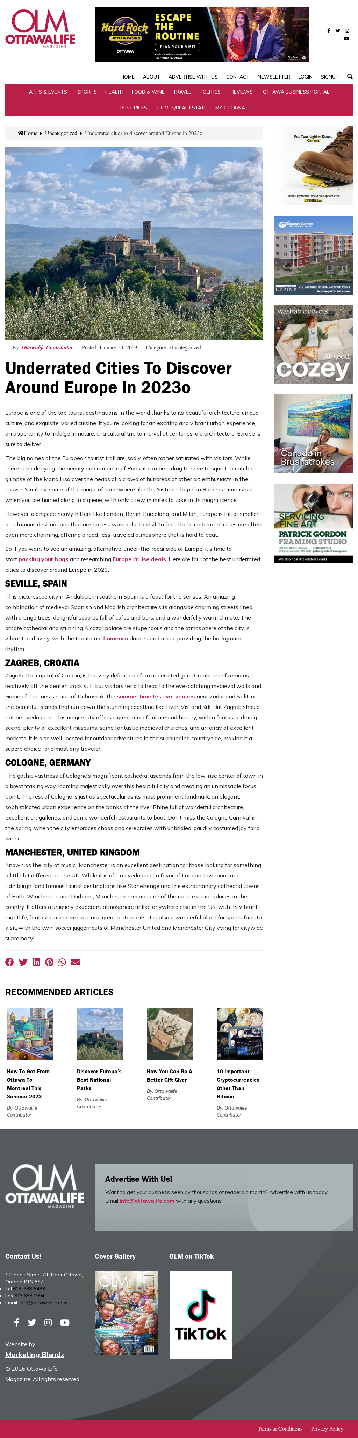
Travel (182, 92)
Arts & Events (48, 92)
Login (306, 77)
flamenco (115, 638)
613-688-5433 (29, 1288)
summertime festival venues (156, 696)
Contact (237, 77)
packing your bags (44, 559)
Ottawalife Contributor (47, 347)
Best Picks (133, 107)
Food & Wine (148, 92)
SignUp (330, 77)
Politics (210, 92)
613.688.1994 (29, 1295)
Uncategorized (61, 132)
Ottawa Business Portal (296, 92)
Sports (87, 92)
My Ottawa (230, 107)
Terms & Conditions (280, 1428)
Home (128, 77)
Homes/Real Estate (182, 107)
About (151, 77)
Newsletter (274, 77)
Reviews (242, 92)
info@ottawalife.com (147, 1201)
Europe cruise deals (139, 559)
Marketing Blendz (34, 1354)
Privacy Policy (327, 1428)
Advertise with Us (193, 77)
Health (114, 92)
